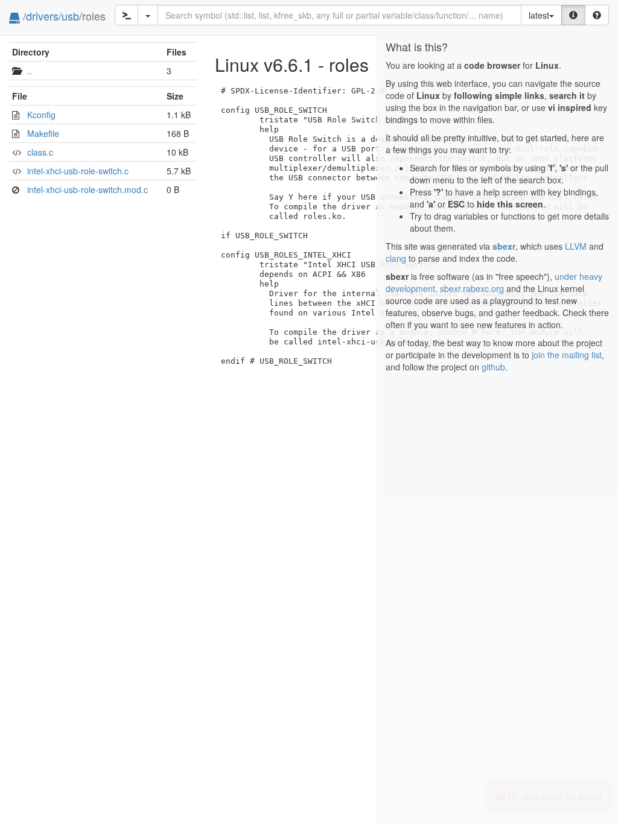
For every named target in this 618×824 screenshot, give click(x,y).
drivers (42, 16)
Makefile (43, 133)
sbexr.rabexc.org (472, 288)
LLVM (576, 246)
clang (396, 258)
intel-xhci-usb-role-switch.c (78, 171)
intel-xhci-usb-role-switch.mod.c (87, 189)
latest (539, 15)
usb (70, 16)
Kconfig (41, 115)
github (493, 367)
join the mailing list (567, 355)
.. (29, 71)
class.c (40, 152)
